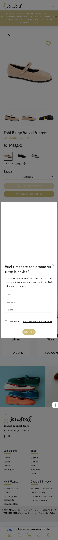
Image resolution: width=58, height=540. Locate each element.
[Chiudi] (52, 264)
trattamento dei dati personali (37, 321)
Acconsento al (30, 321)
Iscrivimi (29, 331)
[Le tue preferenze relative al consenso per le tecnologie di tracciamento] (55, 405)
